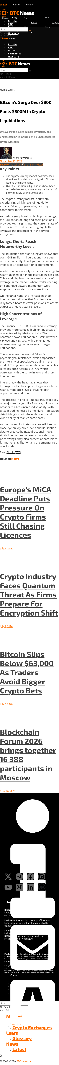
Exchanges (14, 53)
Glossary (13, 33)
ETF (10, 24)
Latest (11, 89)
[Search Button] (30, 30)
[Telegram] (19, 876)
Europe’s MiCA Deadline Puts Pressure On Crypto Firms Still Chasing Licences (25, 512)
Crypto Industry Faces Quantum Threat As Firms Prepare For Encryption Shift (29, 594)
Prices (12, 27)
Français (30, 4)
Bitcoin (12, 21)
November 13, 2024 (11, 161)
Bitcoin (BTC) (14, 452)
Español (17, 4)
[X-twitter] (8, 876)
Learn (12, 1033)
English (3, 4)
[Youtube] (8, 887)
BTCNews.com (24, 1061)
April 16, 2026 (7, 791)
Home (3, 89)
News (12, 1043)
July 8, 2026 (6, 548)
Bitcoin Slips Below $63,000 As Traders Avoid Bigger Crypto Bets (27, 672)
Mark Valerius (24, 158)
